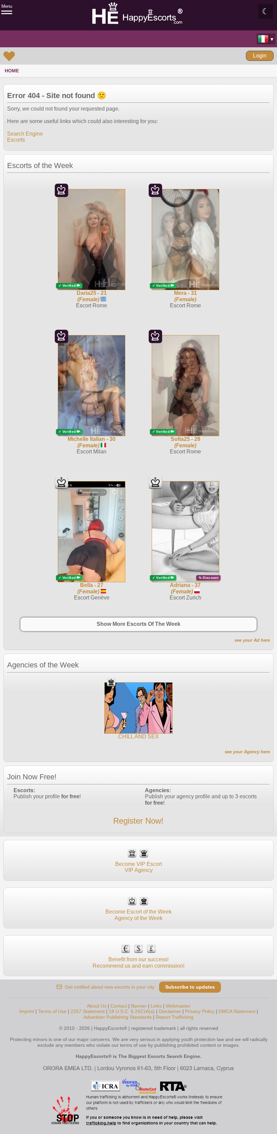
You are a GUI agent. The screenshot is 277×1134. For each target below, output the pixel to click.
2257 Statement (88, 1011)
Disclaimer (170, 1011)
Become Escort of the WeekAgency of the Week (138, 915)
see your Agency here (247, 751)
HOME (12, 70)
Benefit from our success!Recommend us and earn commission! (138, 962)
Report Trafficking (175, 1017)
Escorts (16, 140)
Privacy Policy (200, 1011)
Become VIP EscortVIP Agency (138, 867)
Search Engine (25, 134)
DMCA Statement (237, 1011)
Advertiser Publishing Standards (117, 1017)
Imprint (26, 1011)
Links (156, 1006)
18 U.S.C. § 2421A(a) (132, 1011)
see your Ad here (252, 640)
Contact (118, 1006)
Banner (139, 1006)
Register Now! (138, 820)
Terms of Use (52, 1011)
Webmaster (178, 1006)
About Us (96, 1006)
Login (260, 55)
